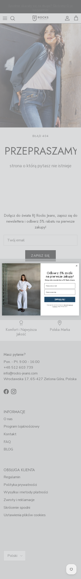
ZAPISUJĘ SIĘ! (60, 299)
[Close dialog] (76, 266)
